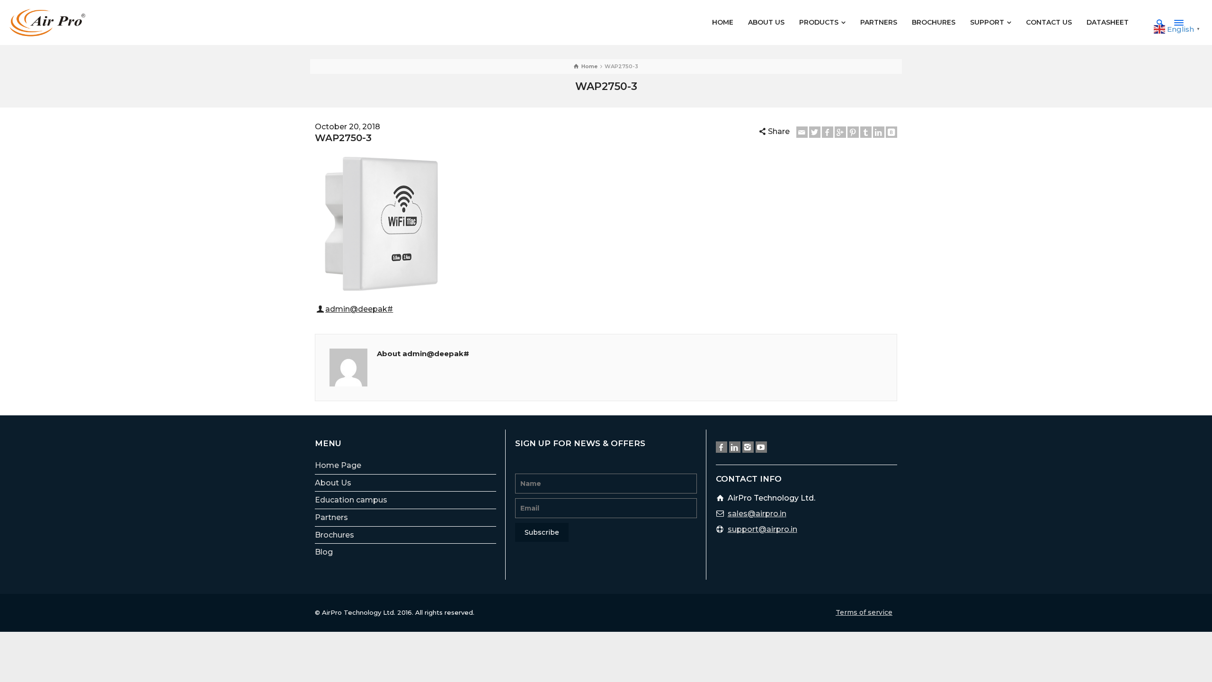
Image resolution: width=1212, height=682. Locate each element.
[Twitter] (814, 132)
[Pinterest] (853, 132)
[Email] (802, 132)
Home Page (338, 465)
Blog (324, 551)
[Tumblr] (866, 132)
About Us (333, 482)
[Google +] (840, 132)
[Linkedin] (878, 132)
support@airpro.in (762, 529)
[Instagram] (748, 447)
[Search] (1159, 23)
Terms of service (864, 612)
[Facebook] (827, 132)
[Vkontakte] (891, 132)
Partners (331, 517)
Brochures (334, 534)
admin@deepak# (359, 309)
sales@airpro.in (757, 513)
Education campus (351, 499)
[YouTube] (761, 447)
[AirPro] (47, 22)
